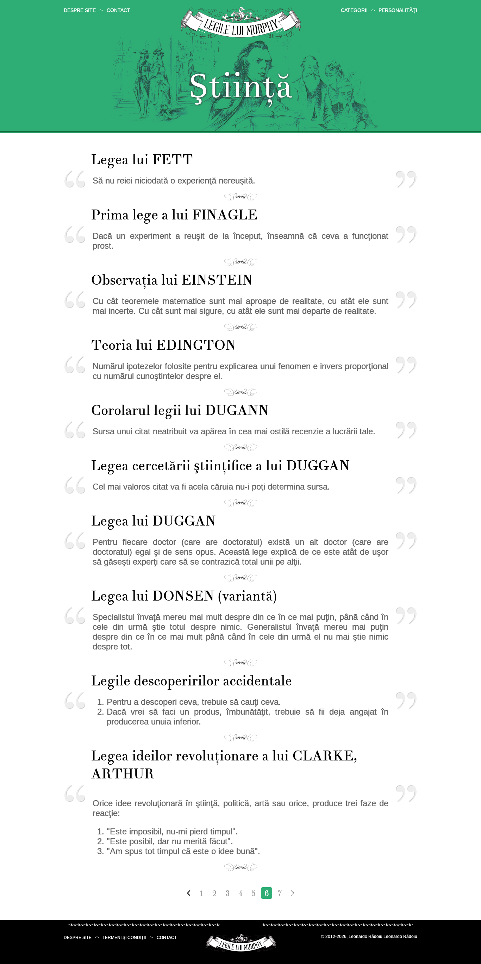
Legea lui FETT (142, 160)
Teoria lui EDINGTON (163, 345)
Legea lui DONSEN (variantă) (184, 596)
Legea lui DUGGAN (153, 521)
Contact (118, 10)
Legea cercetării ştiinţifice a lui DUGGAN (220, 466)
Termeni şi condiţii (124, 937)
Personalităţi (398, 10)
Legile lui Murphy (241, 22)
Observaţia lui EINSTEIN (171, 280)
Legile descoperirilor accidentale (191, 681)
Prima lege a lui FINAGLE (174, 215)
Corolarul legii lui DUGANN (180, 410)
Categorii (354, 10)
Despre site (80, 10)
